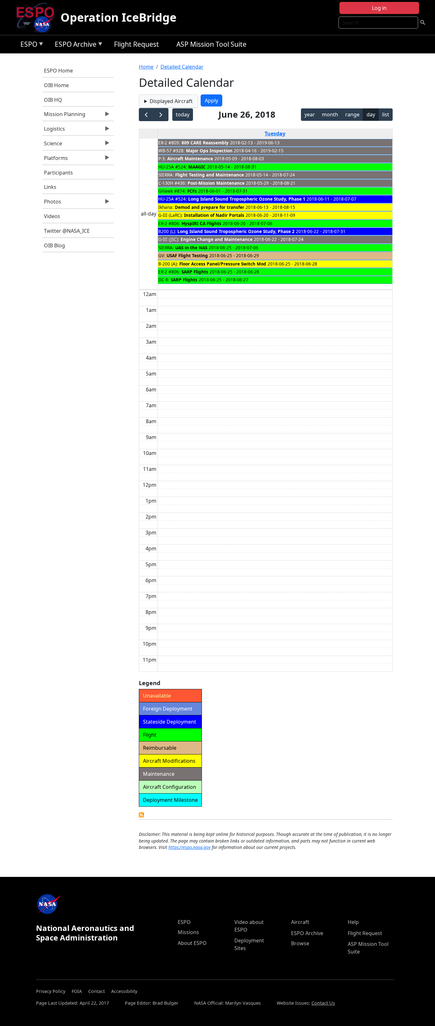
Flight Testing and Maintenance (209, 175)
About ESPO (192, 943)
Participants (58, 172)
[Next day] (160, 114)
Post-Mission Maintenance (216, 183)
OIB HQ (53, 99)
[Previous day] (146, 114)
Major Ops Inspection (209, 151)
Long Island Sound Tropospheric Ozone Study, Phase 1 (246, 199)
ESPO (27, 45)
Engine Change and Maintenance (217, 239)
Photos (51, 203)
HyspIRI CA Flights (201, 223)
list (385, 114)
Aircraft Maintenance (190, 158)
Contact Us (323, 1003)
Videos (52, 216)
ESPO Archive (74, 45)
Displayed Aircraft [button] (171, 101)
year (309, 114)
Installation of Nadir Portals (214, 215)
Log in (379, 7)
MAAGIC (197, 167)
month (330, 114)
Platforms (55, 160)
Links (50, 186)
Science (52, 145)
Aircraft (300, 922)
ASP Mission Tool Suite (211, 44)
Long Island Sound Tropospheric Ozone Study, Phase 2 (236, 231)
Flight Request (136, 44)
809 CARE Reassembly (205, 143)
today (182, 114)
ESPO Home (58, 70)
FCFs (192, 191)
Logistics (53, 130)
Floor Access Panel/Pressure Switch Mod (222, 264)
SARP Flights (195, 272)
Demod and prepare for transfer (209, 207)
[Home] (38, 17)
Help (353, 922)
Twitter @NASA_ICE (67, 230)
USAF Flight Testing (187, 255)
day (371, 114)
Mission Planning (63, 116)
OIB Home (56, 85)
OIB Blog (54, 245)
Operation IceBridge (118, 17)
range (352, 114)
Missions (188, 932)
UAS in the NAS (191, 247)
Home (146, 66)
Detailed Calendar (181, 66)
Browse (300, 943)
